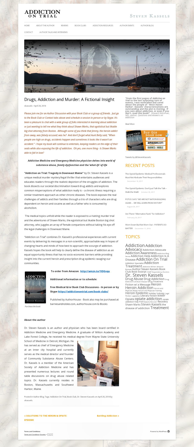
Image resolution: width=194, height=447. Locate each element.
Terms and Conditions (31, 434)
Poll (141, 301)
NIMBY (161, 295)
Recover (153, 302)
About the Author (45, 25)
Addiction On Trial (58, 396)
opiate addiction (148, 298)
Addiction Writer (149, 267)
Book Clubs (80, 25)
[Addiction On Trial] (97, 17)
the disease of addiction (145, 306)
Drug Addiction (154, 279)
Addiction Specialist (134, 263)
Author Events (127, 25)
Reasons (146, 302)
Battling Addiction (108, 415)
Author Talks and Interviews (53, 32)
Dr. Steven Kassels (86, 396)
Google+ (43, 434)
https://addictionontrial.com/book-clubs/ (83, 291)
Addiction (135, 245)
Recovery (163, 301)
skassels (28, 105)
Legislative (136, 296)
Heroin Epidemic (136, 293)
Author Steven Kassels (145, 269)
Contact (28, 32)
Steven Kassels (151, 304)
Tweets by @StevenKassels (138, 157)
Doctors (166, 272)
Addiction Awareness (141, 253)
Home (27, 25)
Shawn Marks (132, 304)
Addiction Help (140, 256)
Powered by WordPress (158, 431)
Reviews (64, 25)
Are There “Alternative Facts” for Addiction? (145, 213)
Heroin (156, 284)
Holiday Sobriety (156, 293)
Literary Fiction (148, 295)
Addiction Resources (103, 25)
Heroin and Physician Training (150, 291)
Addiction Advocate (154, 250)
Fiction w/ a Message (137, 284)
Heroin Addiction (139, 287)
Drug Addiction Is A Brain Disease (147, 280)
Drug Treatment (155, 281)
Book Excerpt (139, 271)
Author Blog (147, 25)
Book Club (71, 396)
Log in (50, 434)
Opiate (129, 299)
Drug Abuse (134, 279)
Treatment (159, 307)
